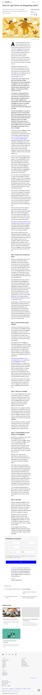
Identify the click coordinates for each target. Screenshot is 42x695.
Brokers (23, 660)
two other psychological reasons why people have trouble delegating (20, 360)
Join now (33, 2)
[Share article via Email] (36, 14)
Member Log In (5, 673)
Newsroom (4, 665)
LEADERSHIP (13, 580)
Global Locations (5, 660)
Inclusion (4, 662)
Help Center (4, 674)
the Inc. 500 (14, 137)
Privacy (3, 688)
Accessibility (24, 688)
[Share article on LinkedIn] (34, 14)
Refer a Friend (24, 662)
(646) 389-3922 (5, 680)
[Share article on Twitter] (31, 14)
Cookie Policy (11, 688)
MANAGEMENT (18, 580)
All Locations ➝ (33, 677)
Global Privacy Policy (17, 557)
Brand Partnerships (25, 665)
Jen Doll (32, 11)
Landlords (23, 661)
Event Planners (24, 664)
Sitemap (28, 688)
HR (21, 580)
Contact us (4, 672)
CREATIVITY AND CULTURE (35, 9)
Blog (3, 667)
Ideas (11, 2)
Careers (3, 664)
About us (4, 661)
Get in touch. (14, 693)
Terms (6, 688)
